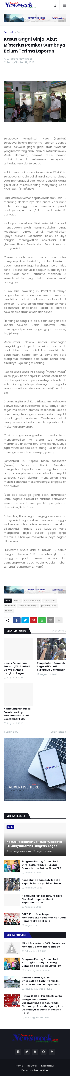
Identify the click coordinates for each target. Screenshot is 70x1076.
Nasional (10, 605)
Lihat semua (59, 630)
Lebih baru (12, 732)
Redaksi (32, 1065)
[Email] (50, 620)
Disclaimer (47, 1065)
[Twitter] (25, 620)
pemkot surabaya (28, 605)
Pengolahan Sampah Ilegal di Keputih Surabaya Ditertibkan (51, 666)
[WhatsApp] (42, 620)
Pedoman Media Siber (35, 1070)
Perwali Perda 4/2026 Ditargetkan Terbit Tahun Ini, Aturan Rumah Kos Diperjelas (41, 981)
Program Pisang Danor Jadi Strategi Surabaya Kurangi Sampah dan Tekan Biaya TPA (41, 865)
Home (19, 1065)
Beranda (9, 32)
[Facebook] (17, 620)
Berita (20, 32)
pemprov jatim (48, 605)
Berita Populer (16, 935)
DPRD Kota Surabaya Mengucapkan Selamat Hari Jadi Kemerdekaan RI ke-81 (44, 918)
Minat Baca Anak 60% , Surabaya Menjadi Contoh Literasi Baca (43, 945)
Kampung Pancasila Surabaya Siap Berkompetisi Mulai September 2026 (17, 714)
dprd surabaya (32, 600)
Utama (9, 610)
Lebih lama (57, 732)
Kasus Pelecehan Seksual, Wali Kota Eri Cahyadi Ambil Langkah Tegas (17, 668)
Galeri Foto (49, 600)
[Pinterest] (33, 620)
